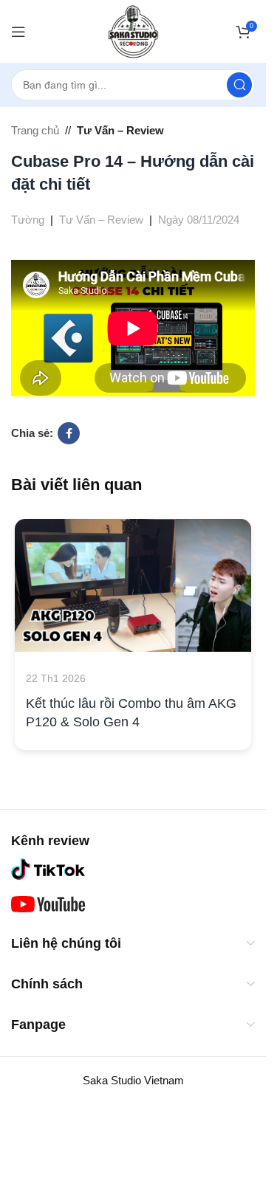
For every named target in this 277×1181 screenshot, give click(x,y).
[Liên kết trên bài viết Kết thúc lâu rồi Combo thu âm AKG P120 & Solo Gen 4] (133, 585)
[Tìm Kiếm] (239, 84)
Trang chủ (35, 130)
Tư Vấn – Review (120, 130)
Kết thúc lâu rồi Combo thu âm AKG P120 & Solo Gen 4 (131, 712)
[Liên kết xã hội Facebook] (69, 433)
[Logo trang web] (133, 30)
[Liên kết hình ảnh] (48, 867)
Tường (27, 219)
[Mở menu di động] (18, 32)
